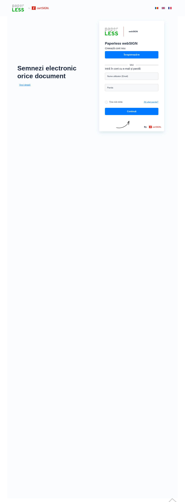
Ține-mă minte (116, 102)
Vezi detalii (24, 85)
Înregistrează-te (132, 54)
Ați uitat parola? (151, 102)
